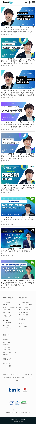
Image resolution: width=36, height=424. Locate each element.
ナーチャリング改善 (24, 310)
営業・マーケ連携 (24, 307)
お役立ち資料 (6, 347)
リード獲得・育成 (24, 302)
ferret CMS (6, 325)
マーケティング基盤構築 (25, 304)
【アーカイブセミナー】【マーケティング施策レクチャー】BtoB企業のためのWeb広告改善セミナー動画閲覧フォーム (18, 156)
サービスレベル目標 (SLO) (10, 307)
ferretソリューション (8, 328)
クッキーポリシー (28, 374)
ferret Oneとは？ (7, 302)
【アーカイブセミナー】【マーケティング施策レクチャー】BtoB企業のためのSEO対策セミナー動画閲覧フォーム (18, 188)
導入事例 (21, 324)
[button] (33, 2)
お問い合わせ (26, 2)
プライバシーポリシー (16, 374)
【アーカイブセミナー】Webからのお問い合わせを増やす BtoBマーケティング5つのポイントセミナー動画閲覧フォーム (17, 283)
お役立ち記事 (6, 350)
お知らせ (24, 377)
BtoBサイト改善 (23, 312)
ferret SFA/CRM (7, 323)
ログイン (18, 380)
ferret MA (5, 320)
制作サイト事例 (23, 326)
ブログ (30, 377)
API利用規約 (16, 377)
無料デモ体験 (6, 342)
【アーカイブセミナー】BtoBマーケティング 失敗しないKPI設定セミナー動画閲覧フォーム (17, 251)
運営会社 (5, 374)
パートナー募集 (7, 366)
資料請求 (5, 339)
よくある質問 (6, 310)
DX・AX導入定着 (23, 315)
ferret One (21, 421)
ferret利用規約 (7, 377)
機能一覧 (5, 304)
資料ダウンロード (29, 2)
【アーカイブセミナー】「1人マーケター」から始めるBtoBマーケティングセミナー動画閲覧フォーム (18, 219)
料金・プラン (6, 312)
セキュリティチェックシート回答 (9, 353)
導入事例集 (6, 344)
